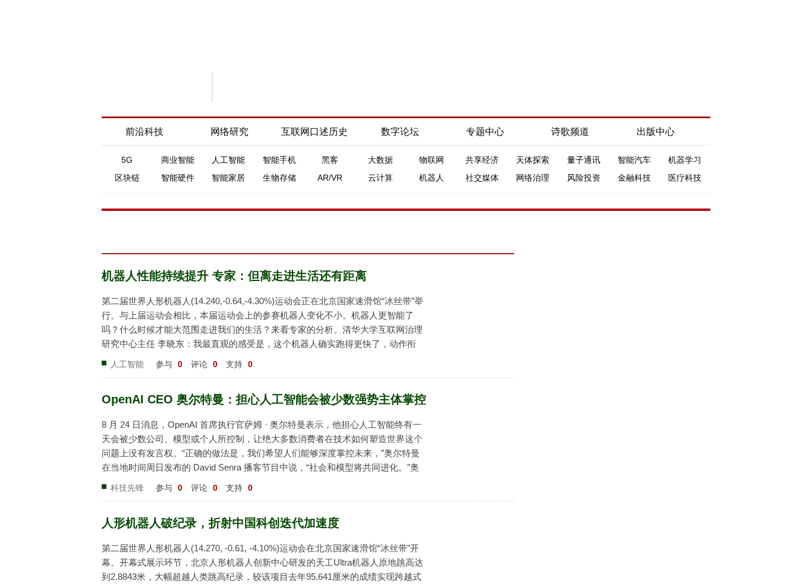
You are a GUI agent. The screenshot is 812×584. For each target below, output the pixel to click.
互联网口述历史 (314, 132)
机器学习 (684, 160)
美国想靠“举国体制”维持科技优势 (613, 438)
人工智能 (228, 160)
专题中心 (485, 132)
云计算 (380, 177)
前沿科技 (144, 132)
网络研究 (229, 132)
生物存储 (279, 177)
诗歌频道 (570, 132)
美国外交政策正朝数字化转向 (606, 388)
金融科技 (634, 177)
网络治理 (532, 177)
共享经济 (482, 160)
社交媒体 (482, 177)
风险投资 (583, 177)
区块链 (127, 177)
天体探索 (532, 160)
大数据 (380, 160)
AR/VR (329, 177)
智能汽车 (634, 160)
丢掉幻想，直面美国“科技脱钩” (608, 280)
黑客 (330, 160)
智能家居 (228, 177)
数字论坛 (400, 132)
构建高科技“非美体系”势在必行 (609, 421)
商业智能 (177, 160)
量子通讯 (583, 160)
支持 (239, 364)
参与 (169, 364)
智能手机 (279, 160)
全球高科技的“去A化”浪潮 (599, 471)
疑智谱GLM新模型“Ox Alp (601, 573)
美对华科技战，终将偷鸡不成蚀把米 (618, 371)
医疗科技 (684, 177)
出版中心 (656, 132)
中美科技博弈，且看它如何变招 (610, 454)
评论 (204, 364)
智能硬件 (177, 177)
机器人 (431, 177)
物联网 (431, 160)
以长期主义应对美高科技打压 (606, 404)
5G (127, 160)
